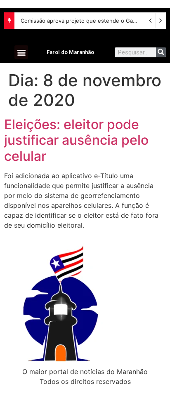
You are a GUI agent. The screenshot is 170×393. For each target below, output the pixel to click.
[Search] (161, 52)
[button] (21, 52)
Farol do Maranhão (70, 52)
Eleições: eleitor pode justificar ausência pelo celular (76, 140)
